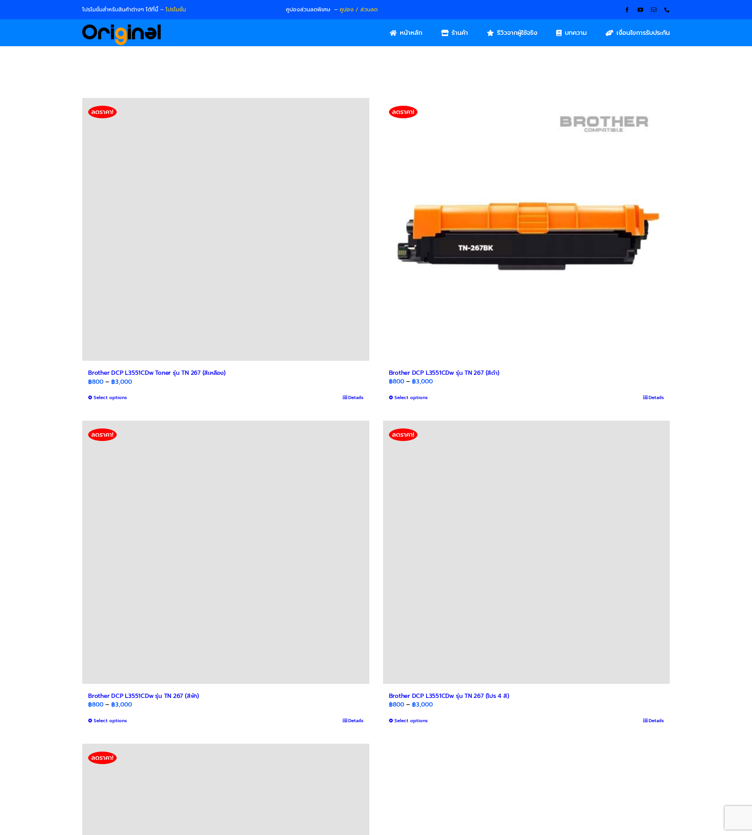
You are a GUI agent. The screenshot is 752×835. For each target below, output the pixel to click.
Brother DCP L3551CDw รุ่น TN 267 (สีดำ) (444, 373)
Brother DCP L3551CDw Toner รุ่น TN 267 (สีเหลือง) (157, 373)
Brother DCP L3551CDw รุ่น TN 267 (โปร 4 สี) (449, 695)
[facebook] (627, 10)
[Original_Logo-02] (121, 27)
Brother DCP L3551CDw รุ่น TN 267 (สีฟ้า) (143, 695)
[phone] (667, 10)
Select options (110, 397)
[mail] (653, 10)
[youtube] (640, 10)
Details (355, 397)
